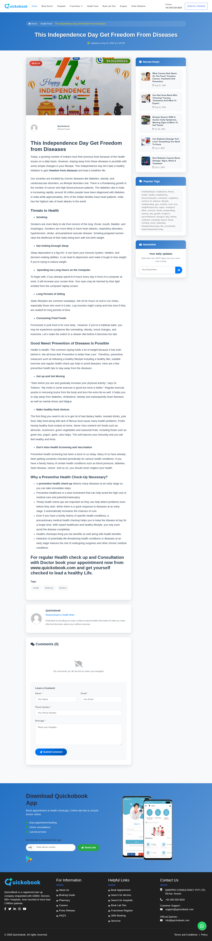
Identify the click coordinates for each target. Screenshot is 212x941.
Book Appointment (121, 890)
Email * (84, 693)
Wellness (49, 588)
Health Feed (92, 6)
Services (116, 920)
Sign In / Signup (196, 6)
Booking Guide (67, 895)
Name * (38, 693)
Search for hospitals (122, 900)
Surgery (123, 6)
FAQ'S (62, 915)
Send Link (90, 847)
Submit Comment (52, 752)
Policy (204, 934)
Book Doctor (47, 6)
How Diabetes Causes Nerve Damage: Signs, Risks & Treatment (166, 160)
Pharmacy (64, 900)
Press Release (67, 910)
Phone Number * (43, 707)
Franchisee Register (122, 910)
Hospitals (61, 6)
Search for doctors (121, 895)
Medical (62, 588)
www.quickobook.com (53, 567)
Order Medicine (138, 6)
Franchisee (75, 6)
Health (36, 588)
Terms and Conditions (186, 934)
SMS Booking (118, 915)
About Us (64, 890)
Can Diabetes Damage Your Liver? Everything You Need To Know (166, 141)
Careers (63, 905)
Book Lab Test (109, 6)
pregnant (109, 233)
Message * (40, 720)
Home (34, 6)
